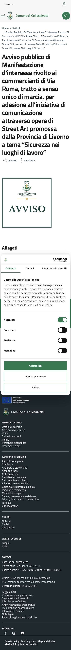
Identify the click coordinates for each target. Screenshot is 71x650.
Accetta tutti (35, 366)
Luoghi (6, 543)
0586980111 (29, 586)
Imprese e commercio (14, 490)
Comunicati (8, 527)
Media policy (28, 641)
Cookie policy (12, 641)
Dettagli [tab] (30, 268)
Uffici (5, 433)
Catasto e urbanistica (14, 477)
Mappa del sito (46, 641)
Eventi (5, 546)
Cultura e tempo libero (14, 480)
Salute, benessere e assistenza (19, 496)
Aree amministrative (13, 430)
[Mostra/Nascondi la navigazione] (3, 16)
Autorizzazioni (10, 474)
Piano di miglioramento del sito (19, 617)
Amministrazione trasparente (18, 605)
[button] (10, 4)
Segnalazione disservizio (15, 598)
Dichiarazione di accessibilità (18, 608)
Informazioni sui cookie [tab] (54, 268)
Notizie (6, 521)
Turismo (6, 503)
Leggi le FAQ (9, 592)
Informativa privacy (13, 611)
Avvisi (5, 524)
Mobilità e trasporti (12, 493)
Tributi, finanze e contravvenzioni (20, 499)
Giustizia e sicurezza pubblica (18, 487)
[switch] (62, 330)
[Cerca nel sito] (66, 16)
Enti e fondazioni (11, 436)
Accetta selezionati (35, 376)
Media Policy (12, 644)
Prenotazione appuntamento (18, 595)
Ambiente (7, 464)
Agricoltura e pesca (12, 461)
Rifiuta (35, 387)
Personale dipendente (14, 443)
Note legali (8, 614)
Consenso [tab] (11, 268)
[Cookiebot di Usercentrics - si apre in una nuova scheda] (52, 260)
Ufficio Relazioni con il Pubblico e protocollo (26, 578)
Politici (6, 440)
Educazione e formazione (16, 483)
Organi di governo (12, 427)
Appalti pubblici (10, 471)
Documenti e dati (11, 446)
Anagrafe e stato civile (14, 468)
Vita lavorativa (10, 506)
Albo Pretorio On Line (14, 601)
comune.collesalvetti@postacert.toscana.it (31, 582)
